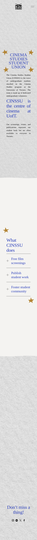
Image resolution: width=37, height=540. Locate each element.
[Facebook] (24, 520)
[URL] (16, 520)
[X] (20, 520)
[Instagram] (13, 520)
